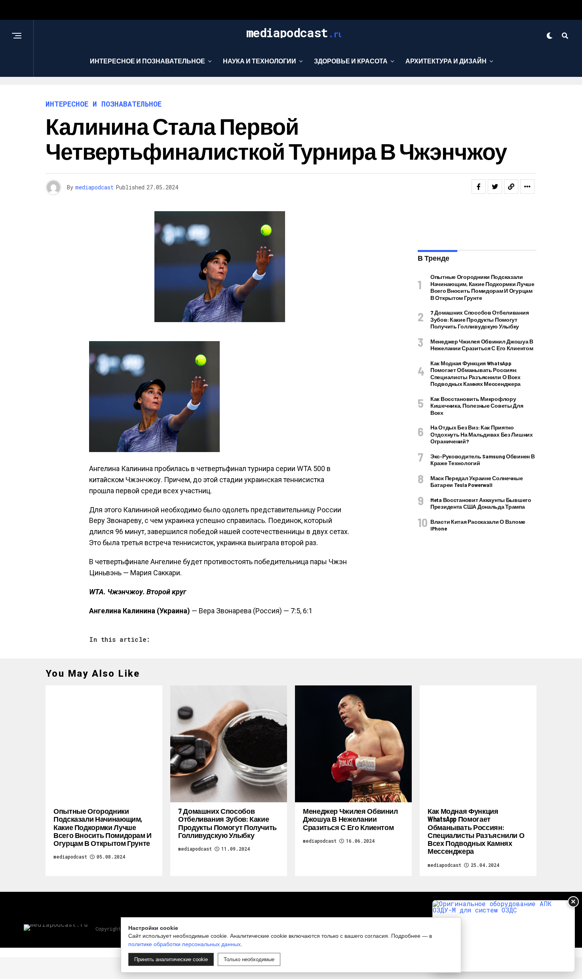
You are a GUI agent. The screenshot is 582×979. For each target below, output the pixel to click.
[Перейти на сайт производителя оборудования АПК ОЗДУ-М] (503, 936)
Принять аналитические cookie (171, 959)
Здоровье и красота (351, 61)
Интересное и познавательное (147, 61)
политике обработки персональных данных (184, 944)
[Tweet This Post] (495, 186)
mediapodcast (94, 187)
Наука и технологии (259, 61)
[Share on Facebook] (479, 186)
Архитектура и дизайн (446, 61)
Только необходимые (249, 959)
